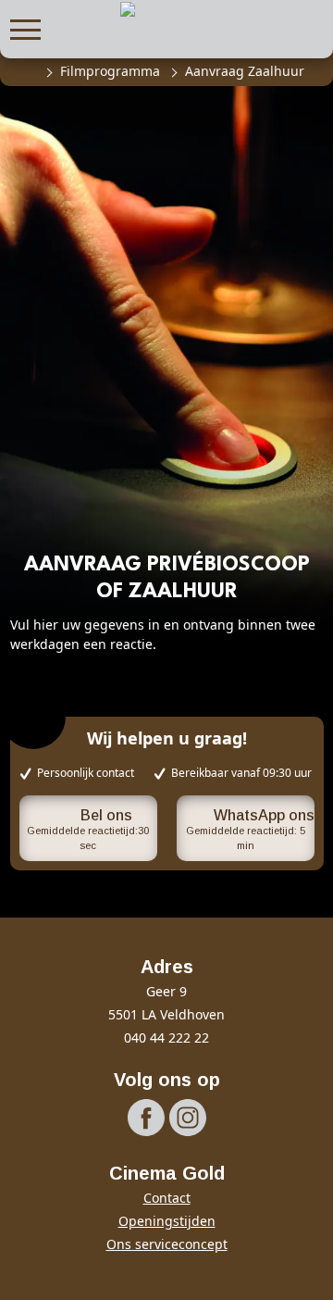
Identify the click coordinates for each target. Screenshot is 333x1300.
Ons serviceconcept (167, 1244)
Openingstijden (167, 1221)
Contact (167, 1197)
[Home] (26, 71)
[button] (25, 27)
